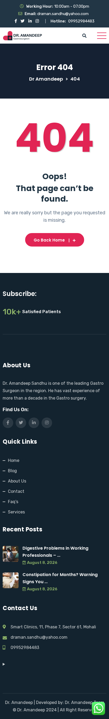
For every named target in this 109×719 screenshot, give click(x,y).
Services (16, 511)
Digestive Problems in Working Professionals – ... (55, 551)
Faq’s (13, 501)
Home (13, 460)
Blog (12, 470)
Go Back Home (49, 240)
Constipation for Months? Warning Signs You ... (60, 578)
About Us (17, 481)
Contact (16, 491)
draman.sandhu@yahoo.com (63, 13)
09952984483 (81, 21)
